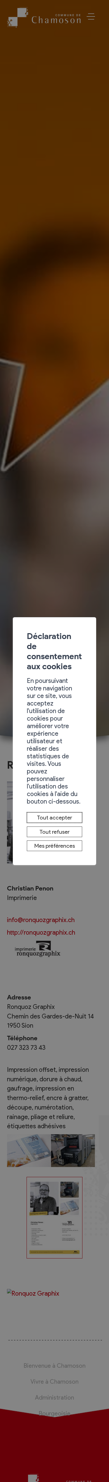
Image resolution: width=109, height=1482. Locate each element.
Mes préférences (54, 845)
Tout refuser (54, 831)
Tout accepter (54, 817)
